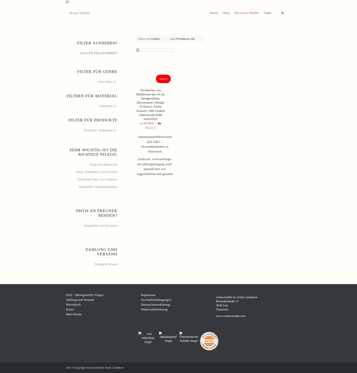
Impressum (148, 295)
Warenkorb (73, 304)
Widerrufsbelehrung (154, 309)
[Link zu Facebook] (266, 367)
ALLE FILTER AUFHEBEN (98, 53)
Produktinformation (105, 186)
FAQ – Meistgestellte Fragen (85, 295)
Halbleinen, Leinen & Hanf (101, 172)
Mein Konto (74, 314)
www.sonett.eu (108, 179)
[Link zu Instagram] (271, 367)
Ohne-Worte (105, 81)
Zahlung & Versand (105, 264)
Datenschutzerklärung (155, 304)
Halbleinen (105, 106)
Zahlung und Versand (80, 300)
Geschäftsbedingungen (156, 300)
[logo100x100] (77, 13)
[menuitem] (213, 13)
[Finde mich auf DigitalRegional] (168, 337)
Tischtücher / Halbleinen (97, 130)
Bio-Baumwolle (108, 164)
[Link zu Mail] (282, 367)
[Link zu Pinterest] (277, 367)
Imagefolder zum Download (100, 225)
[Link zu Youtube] (288, 367)
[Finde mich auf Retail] (188, 337)
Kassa (70, 309)
